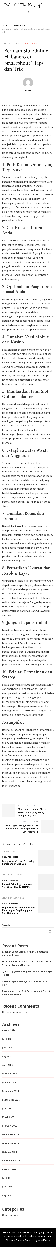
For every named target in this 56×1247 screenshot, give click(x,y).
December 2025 (10, 1091)
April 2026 (7, 1064)
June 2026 (7, 1047)
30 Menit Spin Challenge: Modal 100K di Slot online (25, 983)
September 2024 (11, 1160)
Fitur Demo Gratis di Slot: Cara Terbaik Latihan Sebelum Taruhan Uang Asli (27, 963)
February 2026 (9, 1073)
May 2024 (7, 1195)
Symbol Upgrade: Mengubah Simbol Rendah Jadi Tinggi (27, 973)
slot (38, 118)
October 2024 (9, 1151)
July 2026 (6, 1038)
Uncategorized (31, 44)
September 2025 (11, 1099)
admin (28, 90)
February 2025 (9, 1125)
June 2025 (7, 1108)
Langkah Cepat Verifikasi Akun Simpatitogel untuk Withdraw (25, 953)
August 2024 (9, 1169)
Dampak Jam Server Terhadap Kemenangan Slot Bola (18, 862)
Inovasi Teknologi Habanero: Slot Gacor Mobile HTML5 (17, 886)
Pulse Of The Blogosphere (26, 5)
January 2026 (9, 1082)
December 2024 (10, 1134)
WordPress (44, 1240)
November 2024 (10, 1143)
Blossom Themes (15, 1240)
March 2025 (8, 1117)
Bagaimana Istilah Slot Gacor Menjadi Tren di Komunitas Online (26, 993)
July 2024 (6, 1177)
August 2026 (9, 1030)
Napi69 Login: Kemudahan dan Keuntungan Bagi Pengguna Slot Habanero (18, 910)
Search (6, 925)
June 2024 (7, 1186)
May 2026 (7, 1056)
